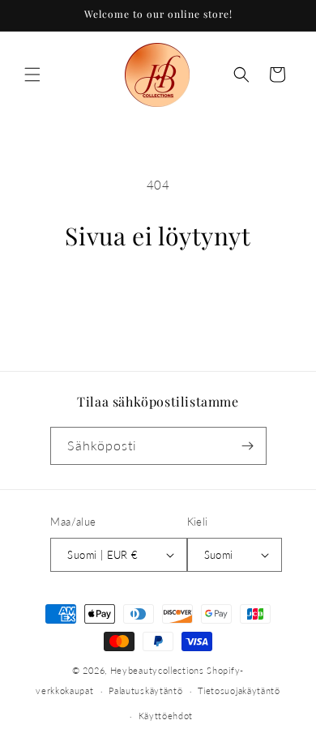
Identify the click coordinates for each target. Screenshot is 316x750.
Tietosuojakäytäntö (239, 690)
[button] (32, 74)
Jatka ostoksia (158, 295)
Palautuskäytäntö (145, 690)
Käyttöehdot (166, 715)
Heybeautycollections (157, 670)
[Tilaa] (248, 446)
